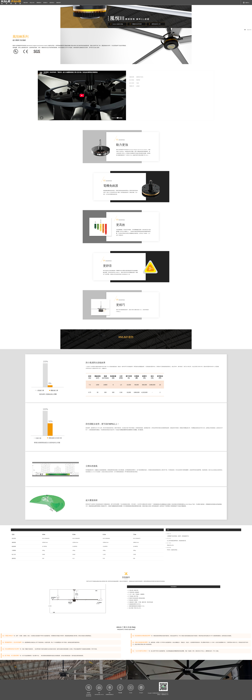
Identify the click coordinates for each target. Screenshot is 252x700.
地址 (109, 692)
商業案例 (189, 670)
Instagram (141, 692)
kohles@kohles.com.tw (99, 694)
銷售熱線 (88, 692)
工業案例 (63, 670)
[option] (126, 16)
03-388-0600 (88, 694)
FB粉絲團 (120, 692)
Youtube (130, 692)
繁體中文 (247, 2)
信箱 (99, 692)
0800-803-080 (88, 695)
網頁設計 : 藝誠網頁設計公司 (162, 694)
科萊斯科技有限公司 (11, 2)
